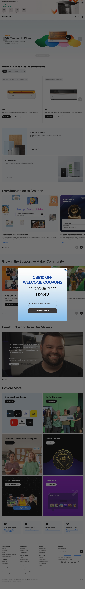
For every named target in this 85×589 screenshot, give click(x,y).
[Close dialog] (65, 269)
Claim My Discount (42, 311)
